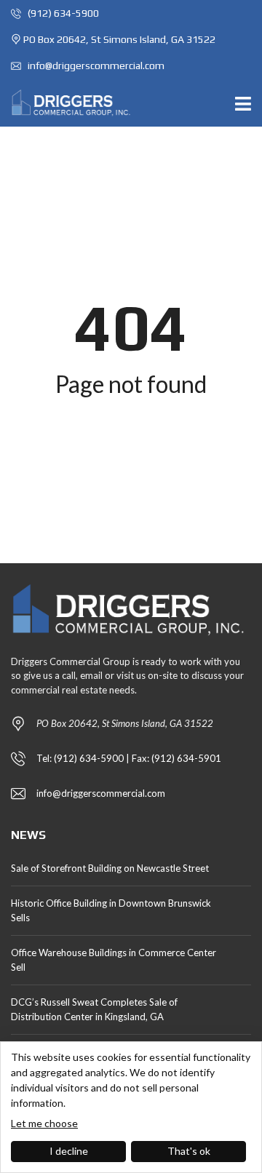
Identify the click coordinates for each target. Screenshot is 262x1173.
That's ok (188, 1151)
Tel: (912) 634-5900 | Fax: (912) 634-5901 (128, 758)
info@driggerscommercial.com (94, 65)
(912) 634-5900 (62, 13)
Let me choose (44, 1123)
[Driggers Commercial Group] (67, 103)
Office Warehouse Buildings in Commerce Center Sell (113, 960)
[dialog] (131, 1107)
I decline (68, 1151)
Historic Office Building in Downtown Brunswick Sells (111, 910)
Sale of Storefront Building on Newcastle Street (110, 868)
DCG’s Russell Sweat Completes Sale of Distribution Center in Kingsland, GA (94, 1009)
